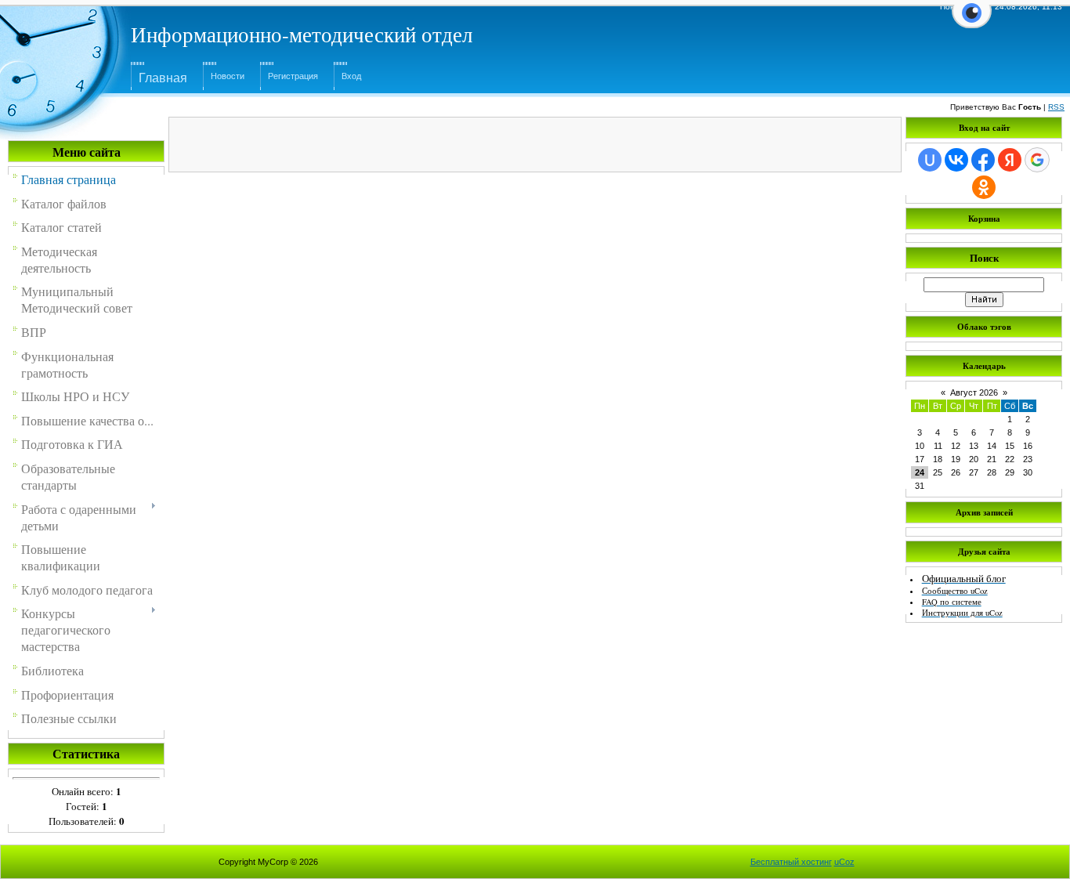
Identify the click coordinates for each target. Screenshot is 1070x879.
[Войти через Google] (1037, 159)
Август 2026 (974, 392)
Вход (351, 76)
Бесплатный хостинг (791, 861)
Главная (163, 78)
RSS (1056, 107)
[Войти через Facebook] (983, 160)
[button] (972, 22)
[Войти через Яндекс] (1009, 160)
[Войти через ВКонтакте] (956, 160)
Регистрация (293, 76)
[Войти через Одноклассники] (984, 187)
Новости (227, 76)
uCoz (844, 861)
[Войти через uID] (930, 160)
